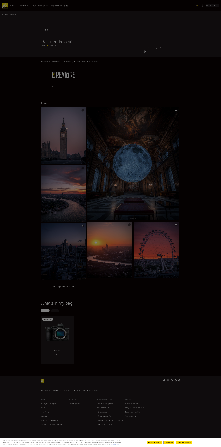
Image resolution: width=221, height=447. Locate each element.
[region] (110, 442)
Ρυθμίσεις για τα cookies (154, 442)
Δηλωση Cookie (115, 444)
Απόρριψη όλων (169, 442)
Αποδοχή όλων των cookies (184, 442)
